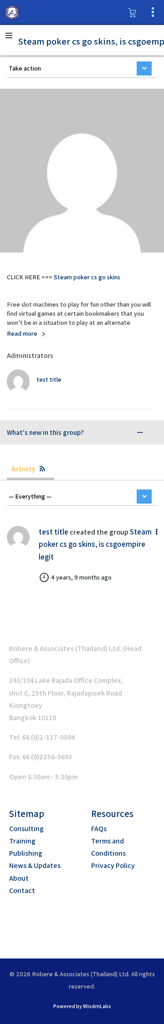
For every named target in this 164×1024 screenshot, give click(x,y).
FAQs (99, 828)
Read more (22, 333)
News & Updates (35, 865)
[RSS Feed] (42, 468)
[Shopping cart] (132, 13)
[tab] (75, 432)
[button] (72, 922)
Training (22, 841)
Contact (22, 890)
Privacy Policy (113, 865)
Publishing (25, 853)
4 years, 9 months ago (81, 577)
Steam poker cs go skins (87, 277)
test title (53, 532)
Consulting (26, 828)
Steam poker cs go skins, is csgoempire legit (95, 544)
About (19, 878)
